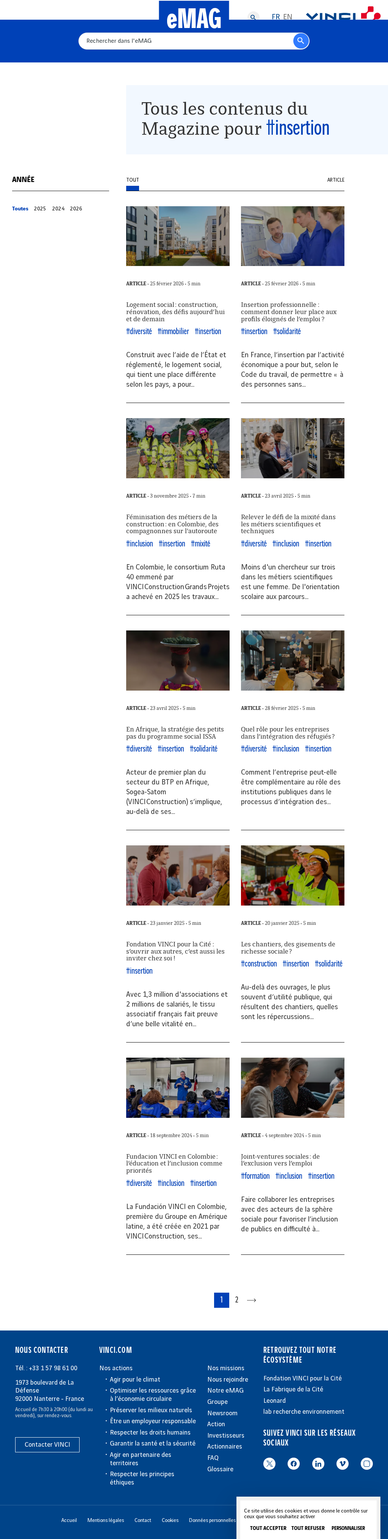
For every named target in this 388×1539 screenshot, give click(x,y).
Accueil (69, 1520)
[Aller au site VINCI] (343, 17)
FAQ (213, 1458)
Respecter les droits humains (150, 1432)
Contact (143, 1520)
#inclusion (139, 544)
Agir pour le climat (135, 1379)
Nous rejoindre (227, 1379)
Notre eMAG (225, 1390)
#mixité (200, 544)
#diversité (139, 331)
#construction (259, 964)
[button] (20, 209)
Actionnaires (224, 1446)
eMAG (194, 20)
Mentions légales (106, 1520)
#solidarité (287, 331)
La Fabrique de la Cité (293, 1389)
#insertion (208, 331)
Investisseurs (225, 1435)
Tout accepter (268, 1528)
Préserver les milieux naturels (151, 1410)
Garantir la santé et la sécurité (153, 1443)
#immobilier (173, 331)
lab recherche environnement (303, 1411)
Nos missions (225, 1368)
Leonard (274, 1400)
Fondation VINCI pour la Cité (302, 1378)
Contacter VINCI (47, 1444)
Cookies (170, 1520)
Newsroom (222, 1413)
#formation (255, 1176)
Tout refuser (308, 1528)
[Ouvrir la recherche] (253, 17)
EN (288, 17)
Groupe (217, 1402)
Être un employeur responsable (153, 1421)
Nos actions (116, 1368)
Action (216, 1424)
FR (276, 17)
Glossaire (220, 1469)
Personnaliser (348, 1528)
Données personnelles (212, 1520)
